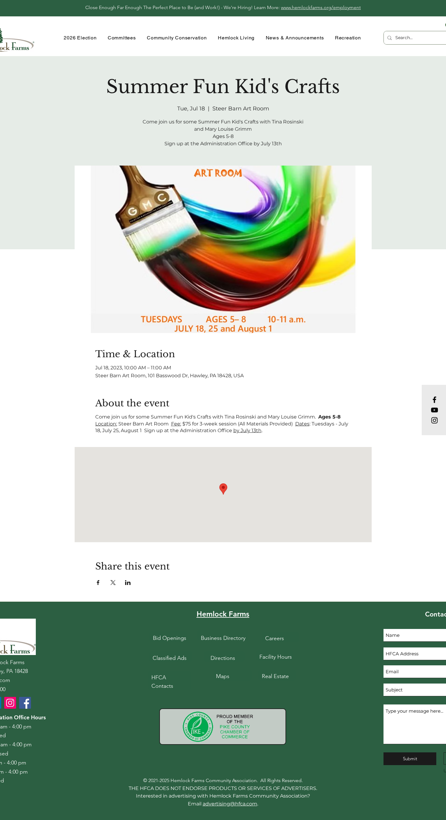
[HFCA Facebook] (25, 703)
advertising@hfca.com (230, 804)
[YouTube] (434, 410)
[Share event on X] (113, 582)
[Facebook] (434, 399)
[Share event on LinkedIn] (128, 582)
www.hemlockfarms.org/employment (321, 7)
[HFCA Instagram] (10, 703)
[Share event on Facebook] (98, 582)
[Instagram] (434, 420)
